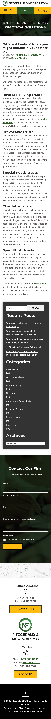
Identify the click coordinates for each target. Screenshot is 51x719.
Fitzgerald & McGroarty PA (28, 55)
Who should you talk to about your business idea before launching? (22, 353)
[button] (8, 10)
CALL (44, 10)
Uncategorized (13, 425)
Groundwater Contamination (19, 401)
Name (6, 483)
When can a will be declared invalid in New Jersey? (23, 325)
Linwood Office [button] (25, 609)
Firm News (11, 393)
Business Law (12, 369)
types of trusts (39, 283)
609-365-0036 (29, 659)
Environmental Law (15, 377)
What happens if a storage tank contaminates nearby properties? (21, 333)
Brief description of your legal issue (20, 519)
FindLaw (38, 711)
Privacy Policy (31, 708)
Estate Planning (19, 58)
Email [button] (27, 10)
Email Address (10, 495)
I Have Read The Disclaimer (20, 540)
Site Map (19, 708)
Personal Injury (13, 417)
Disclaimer (8, 535)
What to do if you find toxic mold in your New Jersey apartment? (24, 341)
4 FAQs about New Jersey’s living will (23, 347)
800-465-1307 (31, 662)
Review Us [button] (25, 674)
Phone (6, 507)
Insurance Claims (14, 409)
